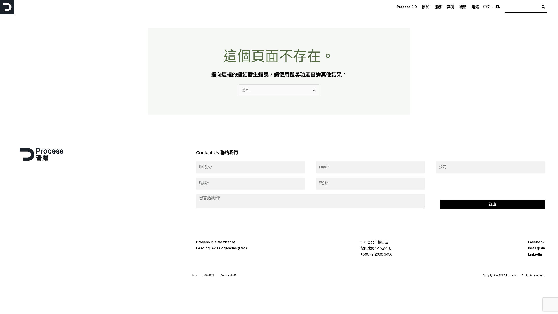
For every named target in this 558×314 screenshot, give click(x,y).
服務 (438, 7)
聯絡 (475, 7)
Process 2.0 (407, 7)
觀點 (462, 7)
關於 (425, 7)
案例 (450, 7)
